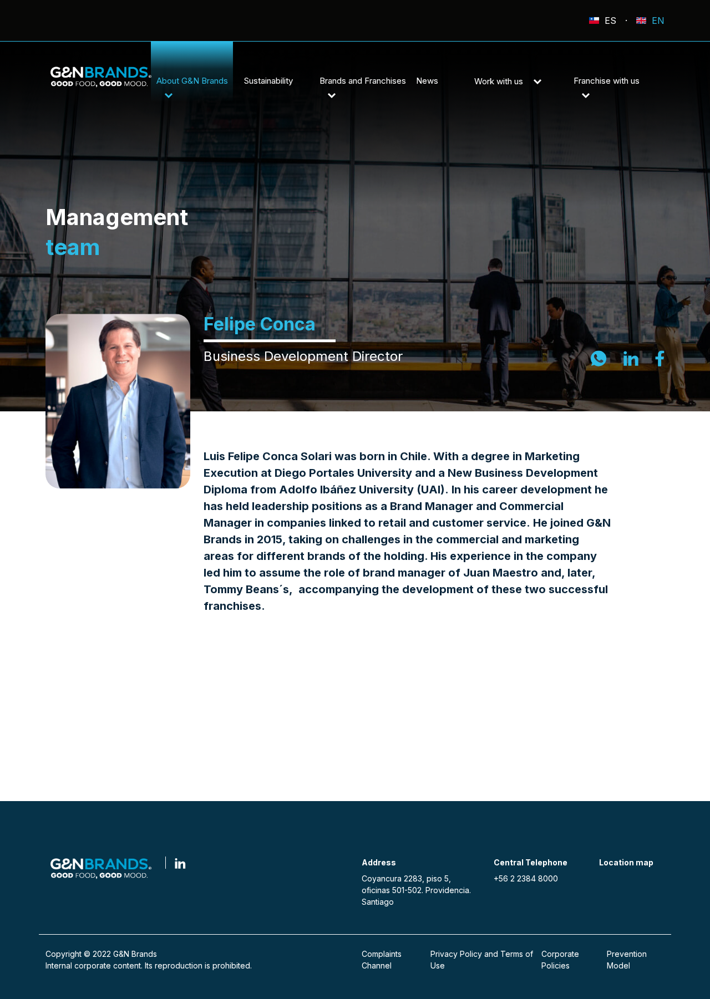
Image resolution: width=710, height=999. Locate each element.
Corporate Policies (560, 959)
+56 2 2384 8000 (526, 878)
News (427, 80)
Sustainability (268, 80)
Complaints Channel (382, 959)
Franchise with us (607, 80)
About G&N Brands (192, 80)
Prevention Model (627, 959)
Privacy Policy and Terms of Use (481, 959)
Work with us (499, 81)
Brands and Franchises (363, 80)
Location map (626, 862)
